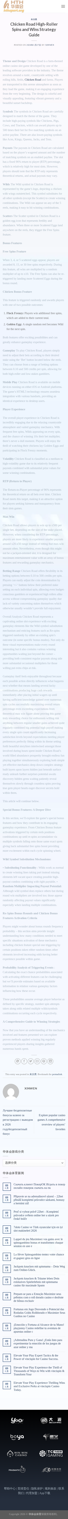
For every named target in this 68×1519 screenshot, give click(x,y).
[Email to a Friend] (37, 1061)
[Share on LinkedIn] (50, 1061)
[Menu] (63, 6)
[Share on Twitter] (31, 1061)
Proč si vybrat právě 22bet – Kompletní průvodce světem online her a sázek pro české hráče (36, 1215)
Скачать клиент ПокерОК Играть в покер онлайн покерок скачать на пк (39, 1186)
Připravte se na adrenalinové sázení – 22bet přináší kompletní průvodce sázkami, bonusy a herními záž (39, 1200)
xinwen (49, 45)
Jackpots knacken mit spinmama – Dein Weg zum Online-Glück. (39, 1268)
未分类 (34, 19)
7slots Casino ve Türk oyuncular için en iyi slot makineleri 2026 (38, 1229)
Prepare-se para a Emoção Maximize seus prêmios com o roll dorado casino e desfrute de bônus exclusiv (38, 1297)
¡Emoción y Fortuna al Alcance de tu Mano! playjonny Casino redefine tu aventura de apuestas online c (39, 1328)
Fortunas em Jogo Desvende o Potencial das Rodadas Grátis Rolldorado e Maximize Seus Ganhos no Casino (39, 1313)
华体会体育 (35, 1514)
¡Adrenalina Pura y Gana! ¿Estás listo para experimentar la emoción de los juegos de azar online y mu (38, 1343)
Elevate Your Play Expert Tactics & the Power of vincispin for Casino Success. (36, 1357)
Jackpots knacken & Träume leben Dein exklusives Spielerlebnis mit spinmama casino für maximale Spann (36, 1282)
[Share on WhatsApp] (18, 1061)
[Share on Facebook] (24, 1061)
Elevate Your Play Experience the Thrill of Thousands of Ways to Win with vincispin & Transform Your (39, 1371)
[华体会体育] (21, 6)
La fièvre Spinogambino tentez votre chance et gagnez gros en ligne (39, 1256)
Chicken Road (33, 79)
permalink (57, 1074)
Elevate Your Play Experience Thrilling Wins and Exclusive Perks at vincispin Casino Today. (39, 1386)
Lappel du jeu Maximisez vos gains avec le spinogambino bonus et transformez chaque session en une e (38, 1243)
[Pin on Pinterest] (44, 1061)
